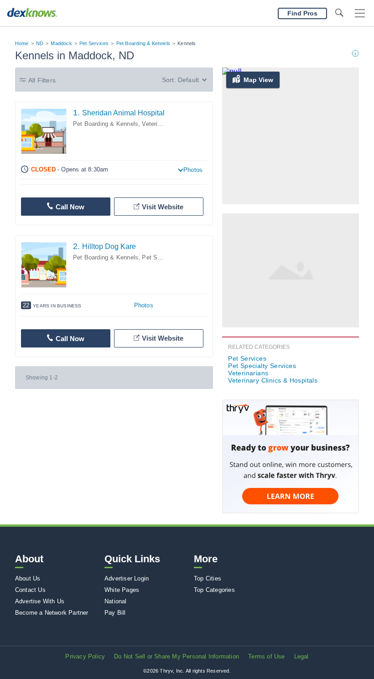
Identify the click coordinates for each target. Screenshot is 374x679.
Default (188, 79)
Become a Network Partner (51, 612)
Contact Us (30, 589)
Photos (193, 169)
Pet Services (94, 43)
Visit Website (162, 207)
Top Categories (214, 589)
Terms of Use (266, 656)
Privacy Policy (85, 656)
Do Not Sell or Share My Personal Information (176, 656)
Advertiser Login (126, 578)
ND (39, 43)
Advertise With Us (39, 601)
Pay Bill (115, 612)
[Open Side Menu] (360, 13)
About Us (28, 578)
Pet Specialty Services (262, 365)
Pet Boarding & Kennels (143, 43)
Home (22, 43)
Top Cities (207, 578)
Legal (301, 656)
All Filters (42, 80)
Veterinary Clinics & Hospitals (272, 380)
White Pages (121, 589)
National (115, 601)
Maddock (61, 43)
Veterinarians (248, 373)
